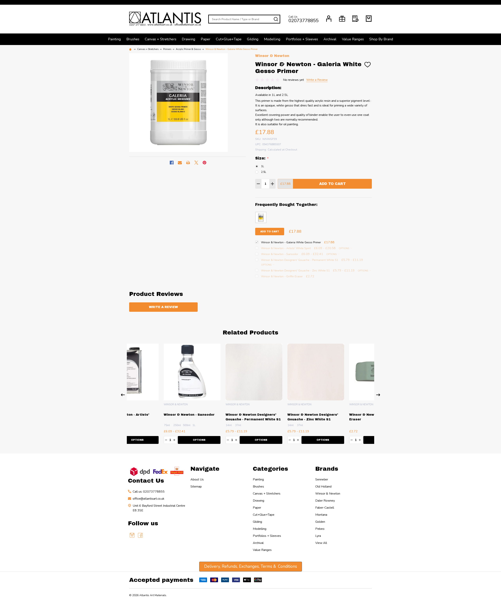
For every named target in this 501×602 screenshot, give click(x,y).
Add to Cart (332, 184)
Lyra (318, 536)
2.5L (263, 172)
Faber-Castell (324, 508)
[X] (196, 162)
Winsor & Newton (327, 493)
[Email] (179, 162)
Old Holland (323, 486)
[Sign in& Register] (329, 18)
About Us (197, 479)
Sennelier (321, 479)
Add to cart (269, 231)
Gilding (253, 39)
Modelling (272, 39)
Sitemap (196, 486)
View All (321, 543)
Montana (321, 515)
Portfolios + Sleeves (302, 39)
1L (262, 166)
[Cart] (369, 18)
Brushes (132, 39)
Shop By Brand (381, 39)
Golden (320, 522)
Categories (270, 469)
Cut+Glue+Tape (228, 39)
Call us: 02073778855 (149, 491)
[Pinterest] (204, 162)
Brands (326, 469)
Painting (114, 39)
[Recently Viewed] (355, 18)
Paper (205, 39)
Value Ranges (353, 39)
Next (378, 395)
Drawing (188, 39)
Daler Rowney (325, 500)
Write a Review (317, 80)
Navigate (204, 469)
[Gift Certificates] (342, 18)
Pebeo (319, 529)
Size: (262, 158)
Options (344, 248)
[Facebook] (171, 162)
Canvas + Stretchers (160, 39)
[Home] (131, 49)
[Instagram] (132, 535)
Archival (329, 39)
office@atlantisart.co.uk (148, 499)
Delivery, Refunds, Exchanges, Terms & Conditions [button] (250, 566)
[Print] (188, 162)
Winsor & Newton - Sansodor (154, 414)
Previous (123, 395)
